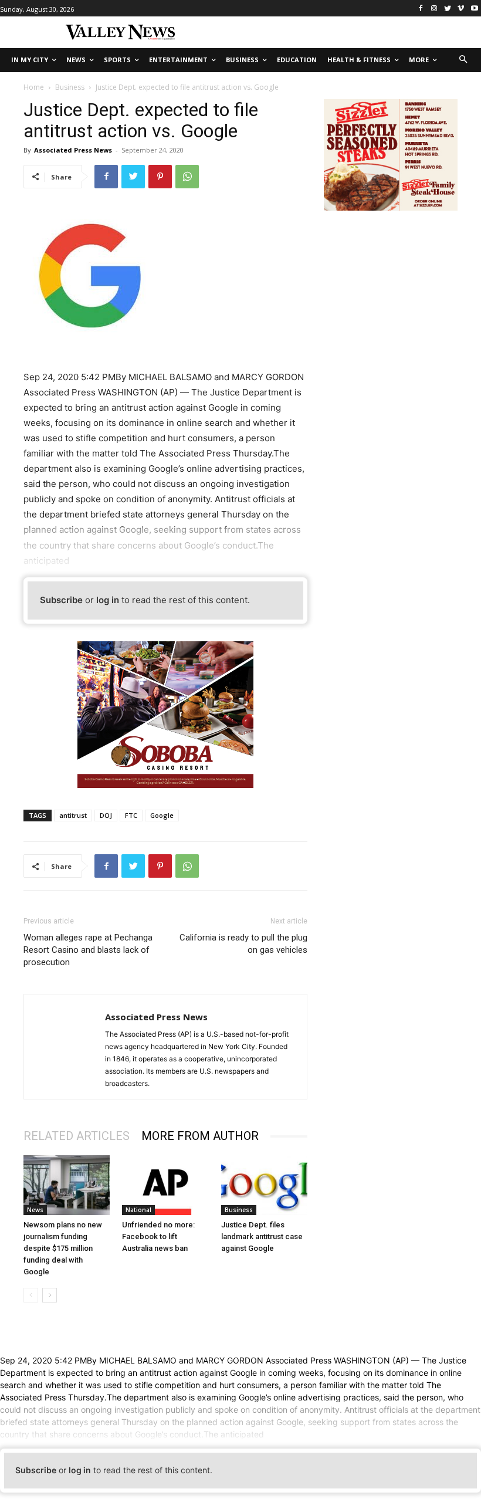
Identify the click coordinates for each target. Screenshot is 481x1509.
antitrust (73, 815)
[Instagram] (434, 8)
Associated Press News (73, 150)
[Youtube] (474, 8)
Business (69, 87)
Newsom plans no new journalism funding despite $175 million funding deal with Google (62, 1248)
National (138, 1210)
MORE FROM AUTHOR (200, 1136)
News (35, 1210)
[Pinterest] (160, 176)
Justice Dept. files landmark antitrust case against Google (262, 1236)
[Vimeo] (461, 8)
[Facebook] (421, 8)
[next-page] (49, 1295)
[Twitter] (448, 8)
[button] (464, 60)
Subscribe (61, 599)
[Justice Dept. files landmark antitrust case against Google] (264, 1184)
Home (33, 87)
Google (162, 815)
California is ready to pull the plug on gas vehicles (243, 943)
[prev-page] (30, 1295)
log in (107, 599)
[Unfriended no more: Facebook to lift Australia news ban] (165, 1184)
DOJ (106, 815)
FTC (131, 815)
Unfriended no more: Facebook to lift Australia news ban (158, 1236)
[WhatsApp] (187, 176)
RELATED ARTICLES (76, 1136)
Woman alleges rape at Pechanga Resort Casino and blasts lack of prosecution (88, 949)
